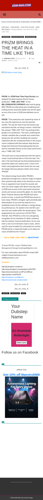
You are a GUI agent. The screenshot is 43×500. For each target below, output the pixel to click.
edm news (5, 293)
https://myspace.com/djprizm (13, 277)
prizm (23, 293)
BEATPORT (33, 237)
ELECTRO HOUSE (27, 27)
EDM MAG (5, 27)
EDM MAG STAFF (9, 58)
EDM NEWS (15, 27)
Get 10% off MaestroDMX (21, 374)
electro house (15, 293)
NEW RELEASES (30, 37)
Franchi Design (28, 498)
